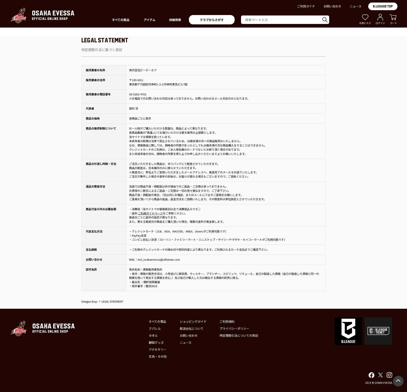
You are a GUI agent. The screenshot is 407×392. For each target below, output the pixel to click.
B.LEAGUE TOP (383, 6)
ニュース (355, 6)
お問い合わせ (332, 6)
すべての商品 (157, 321)
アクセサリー (157, 349)
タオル (153, 335)
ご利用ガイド (306, 6)
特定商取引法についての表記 (239, 335)
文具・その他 (158, 356)
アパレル (155, 328)
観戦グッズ (156, 342)
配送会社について (192, 328)
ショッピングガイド (193, 321)
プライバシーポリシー (234, 328)
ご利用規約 (227, 321)
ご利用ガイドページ (150, 213)
